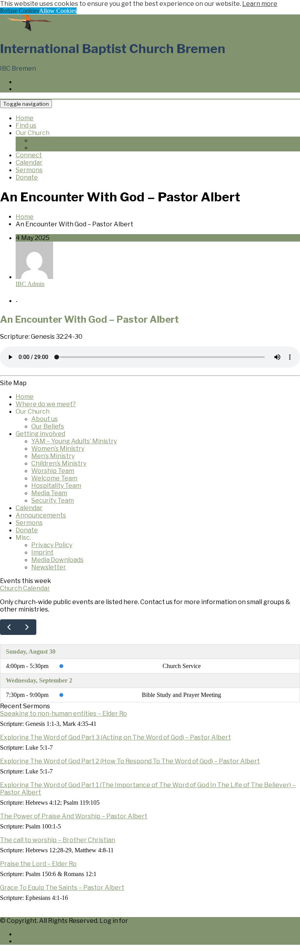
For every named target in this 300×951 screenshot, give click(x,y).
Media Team (49, 493)
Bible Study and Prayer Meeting (181, 694)
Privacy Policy (51, 545)
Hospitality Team (56, 485)
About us (44, 140)
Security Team (52, 500)
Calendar (29, 162)
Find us (26, 125)
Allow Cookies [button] (58, 10)
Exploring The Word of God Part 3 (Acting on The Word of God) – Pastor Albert (115, 737)
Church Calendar (25, 588)
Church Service (181, 666)
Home (25, 118)
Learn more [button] (259, 3)
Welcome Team (54, 478)
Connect (29, 155)
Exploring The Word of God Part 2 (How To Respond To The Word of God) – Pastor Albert (130, 761)
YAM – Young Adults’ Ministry (74, 441)
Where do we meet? (46, 404)
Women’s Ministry (57, 448)
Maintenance (149, 920)
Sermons (29, 170)
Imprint (42, 552)
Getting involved (40, 433)
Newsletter (48, 567)
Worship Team (52, 471)
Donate (27, 177)
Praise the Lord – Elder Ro (38, 863)
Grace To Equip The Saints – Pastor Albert (62, 887)
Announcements (41, 515)
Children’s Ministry (58, 463)
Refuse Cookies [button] (19, 10)
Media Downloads (57, 559)
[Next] (27, 627)
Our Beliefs (47, 147)
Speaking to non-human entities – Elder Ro (63, 713)
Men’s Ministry (53, 456)
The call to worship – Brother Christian (57, 840)
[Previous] (9, 627)
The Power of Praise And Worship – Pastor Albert (73, 816)
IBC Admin (30, 284)
